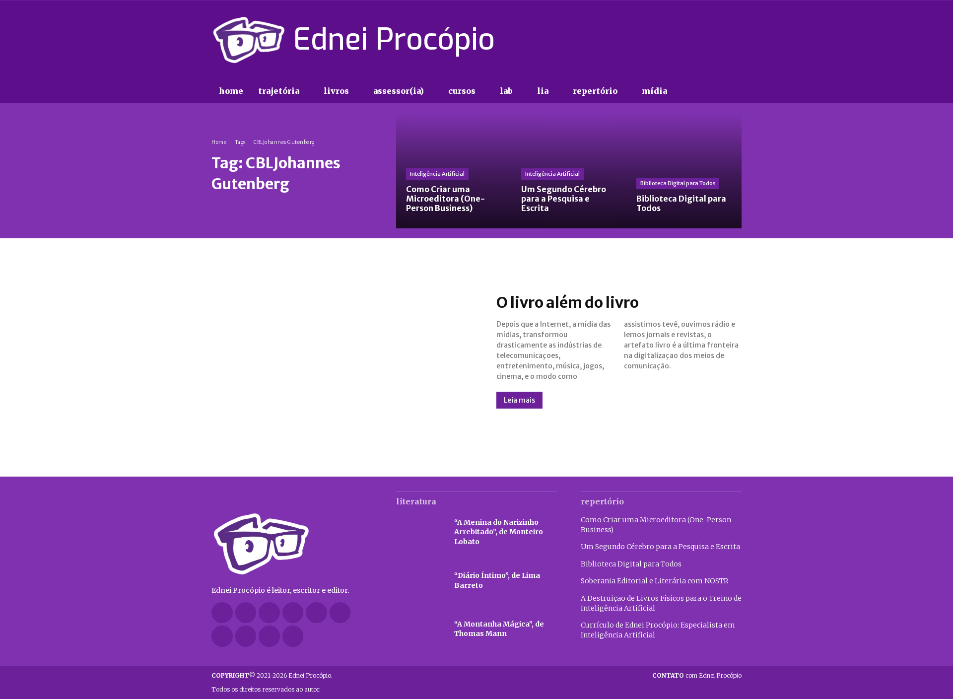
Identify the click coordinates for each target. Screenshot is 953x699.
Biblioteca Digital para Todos (677, 183)
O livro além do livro (567, 302)
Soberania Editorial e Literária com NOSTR (654, 580)
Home (218, 142)
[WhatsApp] (269, 636)
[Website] (246, 636)
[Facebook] (665, 39)
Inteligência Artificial (437, 173)
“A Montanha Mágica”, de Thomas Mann (499, 629)
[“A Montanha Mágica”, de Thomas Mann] (420, 629)
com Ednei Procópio (697, 675)
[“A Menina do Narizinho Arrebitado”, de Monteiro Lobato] (420, 532)
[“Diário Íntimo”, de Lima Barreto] (420, 580)
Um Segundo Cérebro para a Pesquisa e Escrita (660, 546)
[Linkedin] (293, 613)
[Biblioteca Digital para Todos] (684, 170)
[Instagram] (682, 39)
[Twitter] (717, 39)
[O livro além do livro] (343, 351)
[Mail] (316, 613)
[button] (695, 91)
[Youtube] (735, 39)
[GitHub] (246, 613)
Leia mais (519, 400)
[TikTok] (700, 39)
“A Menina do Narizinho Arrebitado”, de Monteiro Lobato (498, 532)
